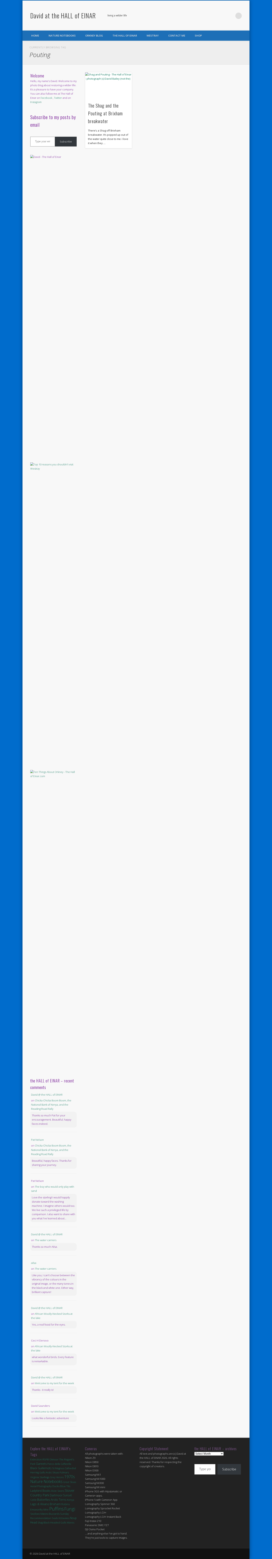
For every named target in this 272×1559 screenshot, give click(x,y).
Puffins (56, 1508)
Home (35, 35)
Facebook (222, 16)
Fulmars (64, 1472)
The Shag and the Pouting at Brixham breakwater (105, 113)
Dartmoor (56, 1495)
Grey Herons (57, 1477)
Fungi (69, 1509)
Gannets (41, 1464)
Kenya (70, 1500)
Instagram (36, 102)
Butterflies (43, 1500)
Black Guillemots (41, 1468)
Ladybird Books (40, 1491)
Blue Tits (65, 1486)
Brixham (55, 1504)
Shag (40, 1522)
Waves (70, 1522)
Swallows (35, 1513)
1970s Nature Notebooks (52, 1479)
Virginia (34, 1477)
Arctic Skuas (52, 1472)
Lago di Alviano (39, 1504)
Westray (153, 35)
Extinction (36, 1459)
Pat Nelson (37, 1140)
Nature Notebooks (62, 35)
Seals (55, 1518)
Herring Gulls (37, 1472)
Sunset (67, 1495)
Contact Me (176, 35)
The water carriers (45, 1240)
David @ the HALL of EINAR (47, 1094)
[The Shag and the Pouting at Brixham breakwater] (108, 85)
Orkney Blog (94, 35)
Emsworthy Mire (39, 1509)
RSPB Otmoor (50, 1459)
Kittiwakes (64, 1518)
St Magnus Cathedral (64, 1468)
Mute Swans (57, 1491)
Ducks (56, 1486)
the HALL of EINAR (125, 35)
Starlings (44, 1477)
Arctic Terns (59, 1500)
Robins (65, 1504)
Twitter (230, 16)
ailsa (33, 1263)
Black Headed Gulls (54, 1522)
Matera (44, 1513)
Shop (198, 35)
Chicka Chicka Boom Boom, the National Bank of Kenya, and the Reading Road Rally (51, 1105)
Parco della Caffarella (59, 1464)
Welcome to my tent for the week (54, 1383)
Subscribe (66, 141)
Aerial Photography (41, 1486)
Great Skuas (69, 1482)
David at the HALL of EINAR (63, 15)
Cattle (33, 1500)
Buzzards (54, 1513)
